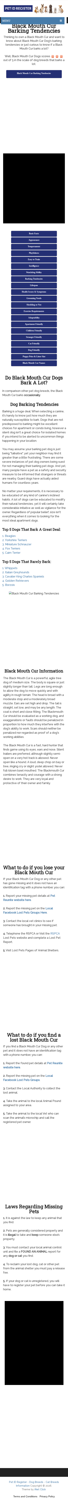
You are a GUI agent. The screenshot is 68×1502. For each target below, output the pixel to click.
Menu (6, 20)
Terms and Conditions (25, 1496)
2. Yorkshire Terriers (14, 540)
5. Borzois (8, 585)
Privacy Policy (47, 1496)
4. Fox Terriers (11, 548)
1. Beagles (9, 536)
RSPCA (55, 933)
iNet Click (40, 1489)
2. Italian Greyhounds (15, 572)
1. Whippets (9, 568)
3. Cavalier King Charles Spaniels (23, 576)
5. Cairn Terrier (11, 552)
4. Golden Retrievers (15, 580)
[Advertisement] (34, 116)
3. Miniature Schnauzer (16, 544)
